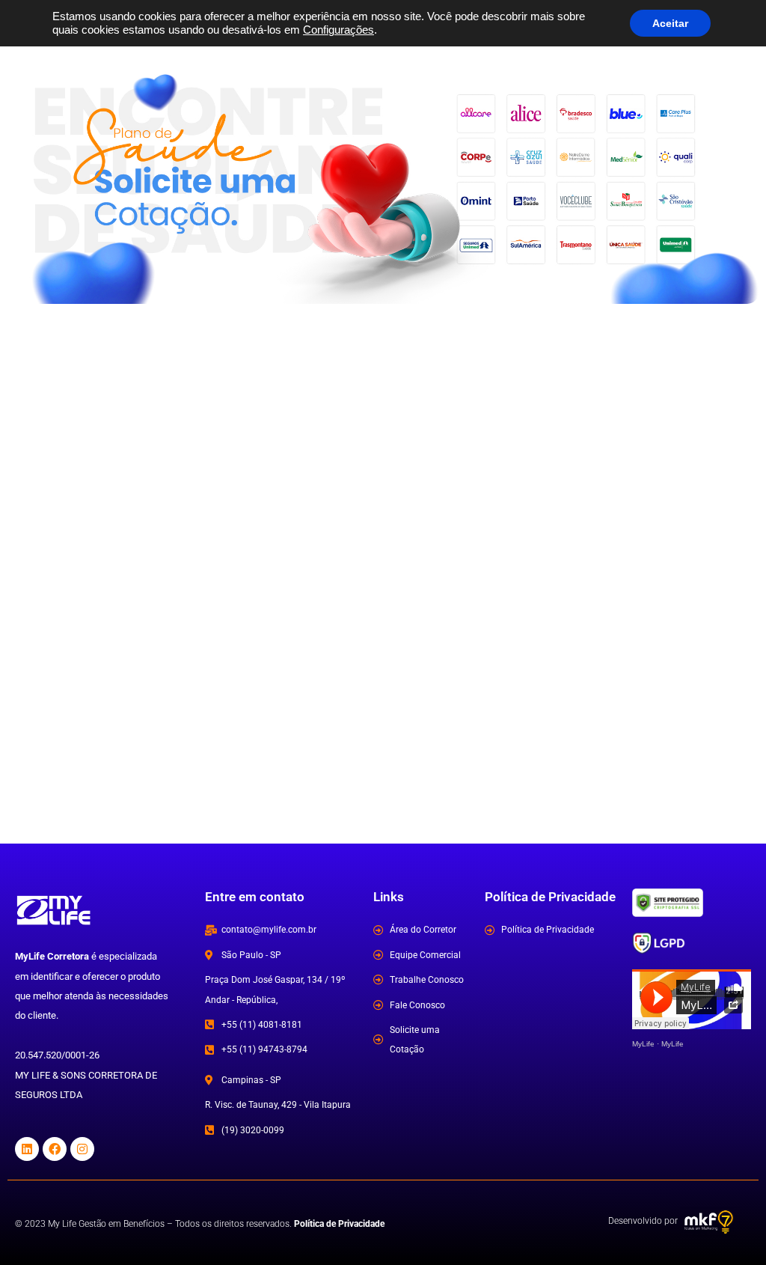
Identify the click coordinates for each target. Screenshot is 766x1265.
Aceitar (670, 23)
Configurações (338, 30)
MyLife (643, 1044)
